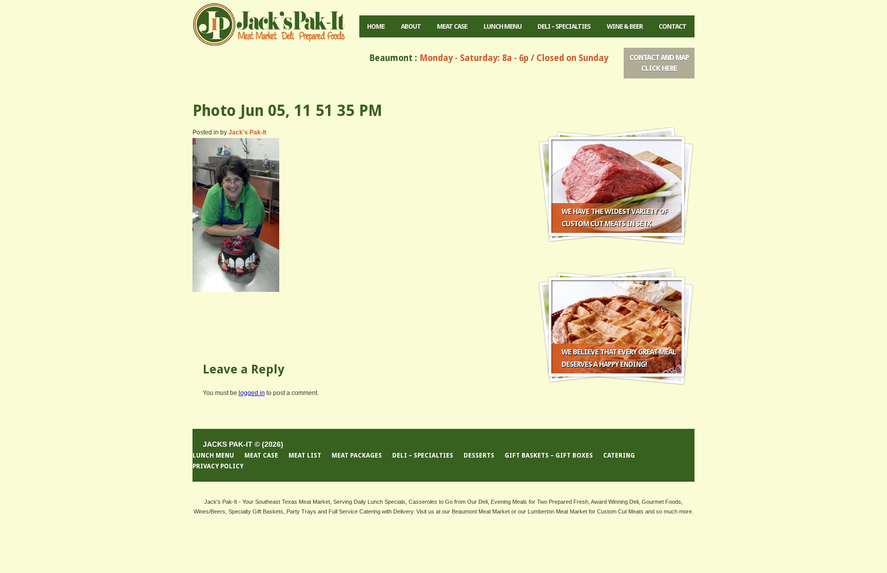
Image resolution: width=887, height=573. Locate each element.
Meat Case (452, 26)
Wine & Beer (625, 26)
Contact (672, 26)
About (411, 26)
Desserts (479, 455)
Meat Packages (357, 455)
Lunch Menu (503, 26)
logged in (252, 393)
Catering (619, 455)
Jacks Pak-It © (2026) (243, 444)
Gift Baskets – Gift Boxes (549, 455)
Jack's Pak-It (247, 132)
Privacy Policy (217, 466)
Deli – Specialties (563, 26)
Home (375, 26)
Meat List (304, 455)
